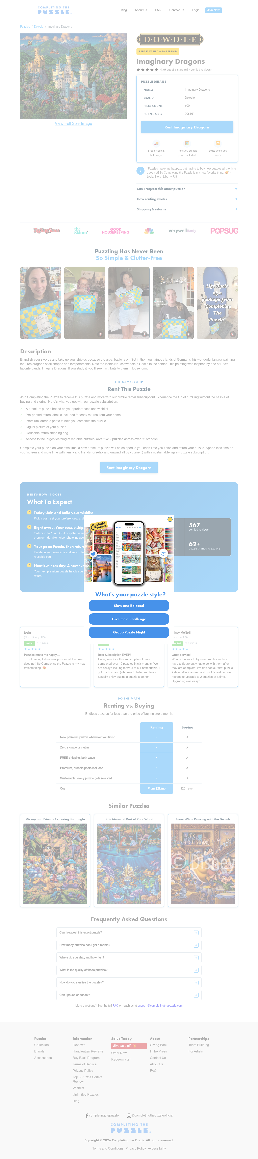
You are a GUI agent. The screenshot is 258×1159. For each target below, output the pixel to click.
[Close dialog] (170, 519)
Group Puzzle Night (129, 632)
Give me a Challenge (129, 619)
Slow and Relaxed (129, 605)
